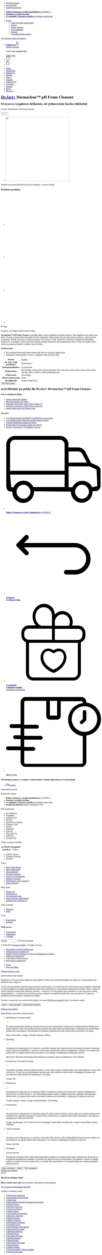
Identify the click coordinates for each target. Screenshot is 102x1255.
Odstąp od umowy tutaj (10, 971)
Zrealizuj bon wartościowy (16, 901)
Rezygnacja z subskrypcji (16, 961)
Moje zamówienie (13, 870)
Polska (16, 1234)
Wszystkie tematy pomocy (21, 34)
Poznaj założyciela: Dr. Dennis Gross (20, 408)
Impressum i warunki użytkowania (19, 949)
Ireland (16, 1247)
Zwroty (14, 25)
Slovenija (19, 1216)
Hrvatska (19, 1236)
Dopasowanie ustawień (32, 1005)
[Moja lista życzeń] (8, 60)
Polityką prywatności (56, 1000)
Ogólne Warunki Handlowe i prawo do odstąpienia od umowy (30, 954)
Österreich (21, 1195)
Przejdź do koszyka (13, 8)
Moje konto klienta (13, 867)
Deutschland (23, 1198)
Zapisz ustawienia (8, 1168)
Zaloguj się (10, 892)
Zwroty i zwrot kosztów (15, 876)
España (17, 1218)
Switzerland (22, 1213)
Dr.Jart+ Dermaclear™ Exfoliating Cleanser (23, 427)
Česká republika (27, 1249)
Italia (14, 1200)
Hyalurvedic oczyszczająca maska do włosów (24, 425)
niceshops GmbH (19, 945)
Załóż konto (10, 55)
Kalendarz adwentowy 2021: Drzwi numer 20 (24, 406)
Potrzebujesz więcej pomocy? (17, 881)
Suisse (15, 1211)
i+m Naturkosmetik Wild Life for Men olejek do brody (27, 420)
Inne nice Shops (12, 967)
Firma (8, 965)
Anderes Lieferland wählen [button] (11, 1191)
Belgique (19, 1231)
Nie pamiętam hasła (13, 896)
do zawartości (11, 5)
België (16, 1240)
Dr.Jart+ (8, 97)
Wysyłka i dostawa (13, 874)
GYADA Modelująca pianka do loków (21, 423)
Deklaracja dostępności (15, 956)
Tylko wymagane (15, 1005)
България (20, 1229)
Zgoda (4, 1005)
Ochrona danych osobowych (17, 952)
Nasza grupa (11, 920)
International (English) (35, 1202)
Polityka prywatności (9, 1009)
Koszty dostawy (17, 27)
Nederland (21, 1222)
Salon (8, 911)
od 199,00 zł (28, 12)
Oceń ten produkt (8, 383)
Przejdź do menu (12, 3)
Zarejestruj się (11, 894)
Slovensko (21, 1243)
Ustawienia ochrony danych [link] (17, 958)
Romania (19, 1252)
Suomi (16, 1245)
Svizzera (18, 1209)
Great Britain (24, 1227)
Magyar (18, 1220)
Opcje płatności (17, 30)
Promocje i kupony (13, 879)
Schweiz (18, 1207)
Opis (5, 326)
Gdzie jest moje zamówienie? (22, 23)
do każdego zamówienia (29, 16)
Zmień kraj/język (26, 941)
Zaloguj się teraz (12, 47)
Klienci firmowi (12, 883)
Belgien (18, 1238)
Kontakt (14, 32)
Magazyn (9, 909)
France (16, 1204)
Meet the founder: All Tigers (17, 402)
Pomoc (8, 21)
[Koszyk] (53, 63)
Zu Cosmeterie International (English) (16, 1187)
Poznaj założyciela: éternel (16, 399)
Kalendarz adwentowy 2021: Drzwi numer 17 (24, 404)
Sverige (17, 1225)
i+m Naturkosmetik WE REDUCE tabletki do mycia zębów (29, 418)
